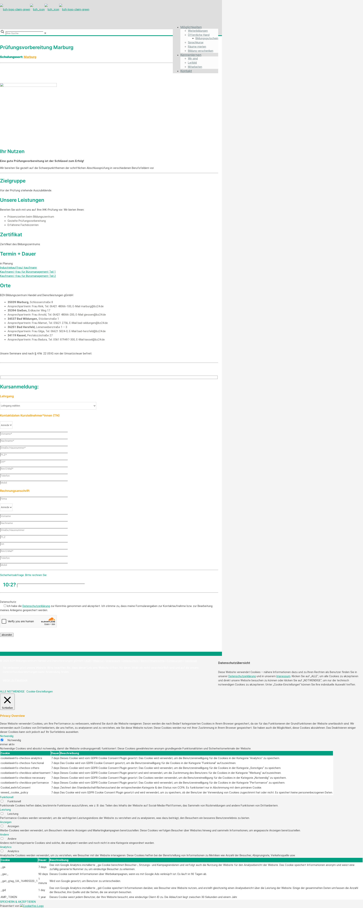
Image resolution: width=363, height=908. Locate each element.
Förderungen (175, 660)
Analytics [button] (6, 847)
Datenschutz (131, 660)
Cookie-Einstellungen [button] (39, 691)
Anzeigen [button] (6, 822)
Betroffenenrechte (153, 660)
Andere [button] (4, 834)
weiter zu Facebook (15, 680)
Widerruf (98, 660)
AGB (88, 660)
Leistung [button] (5, 809)
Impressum (113, 660)
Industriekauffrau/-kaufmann (18, 267)
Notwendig (14, 740)
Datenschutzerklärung (36, 606)
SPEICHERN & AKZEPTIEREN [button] (18, 901)
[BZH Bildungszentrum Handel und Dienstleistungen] (44, 8)
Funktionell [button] (6, 797)
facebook (191, 660)
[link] (45, 33)
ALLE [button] (3, 691)
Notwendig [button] (6, 736)
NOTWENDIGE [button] (16, 691)
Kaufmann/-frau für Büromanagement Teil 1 (28, 271)
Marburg (30, 57)
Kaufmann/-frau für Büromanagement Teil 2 (28, 276)
